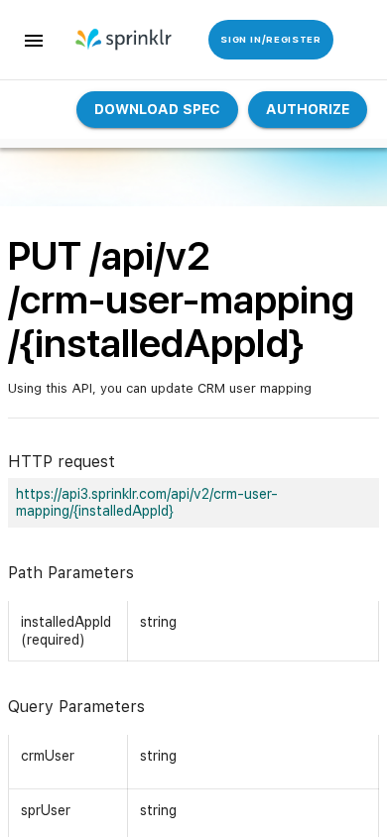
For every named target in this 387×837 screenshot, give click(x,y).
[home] (116, 40)
